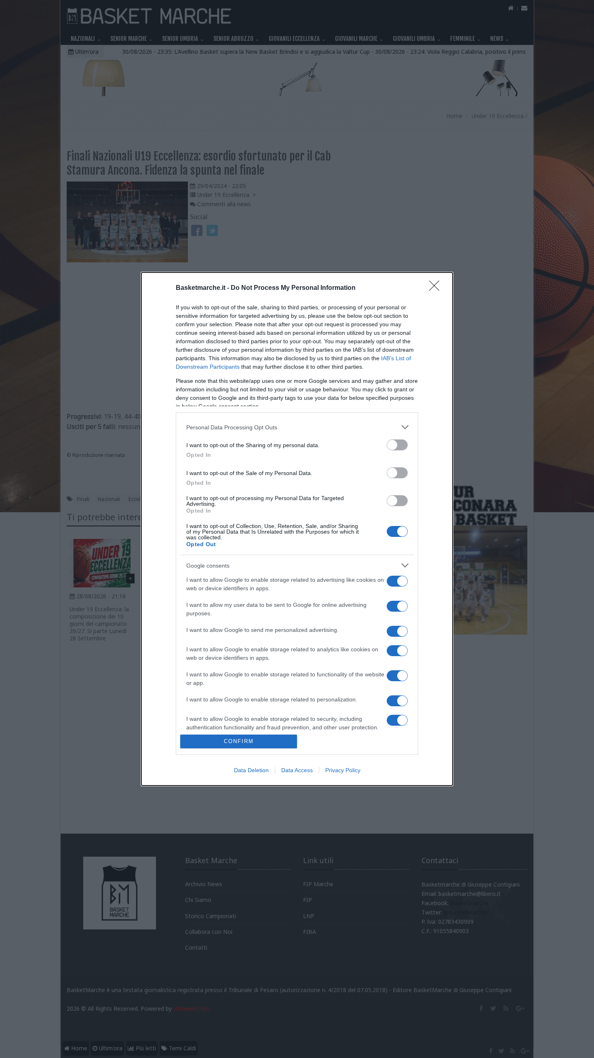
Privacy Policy (342, 770)
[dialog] (297, 528)
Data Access (297, 770)
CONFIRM (239, 741)
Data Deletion (251, 770)
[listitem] (297, 427)
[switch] (397, 444)
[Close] (436, 288)
